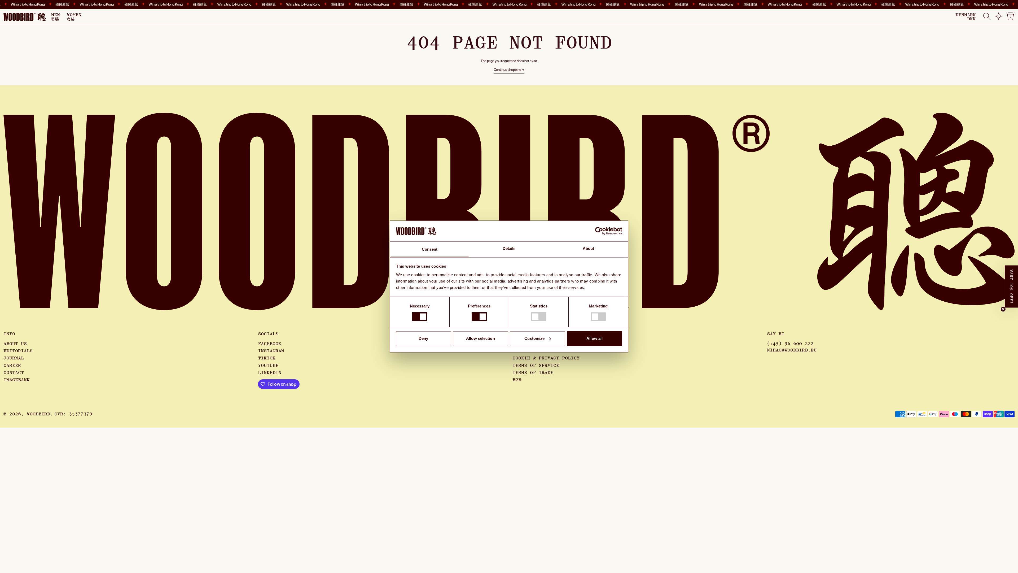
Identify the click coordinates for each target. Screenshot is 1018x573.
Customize (534, 338)
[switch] (479, 316)
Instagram (271, 351)
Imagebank (16, 380)
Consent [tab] (430, 249)
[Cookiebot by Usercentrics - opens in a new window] (599, 231)
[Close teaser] (1003, 309)
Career (12, 365)
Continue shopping (507, 69)
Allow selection (480, 338)
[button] (987, 17)
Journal (13, 358)
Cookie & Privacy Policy (546, 358)
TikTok (266, 358)
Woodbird (38, 414)
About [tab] (588, 248)
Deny (423, 338)
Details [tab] (509, 248)
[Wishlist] (998, 18)
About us (15, 344)
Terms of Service (535, 365)
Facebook (269, 344)
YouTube (268, 365)
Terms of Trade (532, 373)
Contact (13, 373)
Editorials (18, 351)
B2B (516, 380)
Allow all (594, 338)
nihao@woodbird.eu (792, 350)
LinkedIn (269, 373)
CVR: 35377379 (73, 414)
